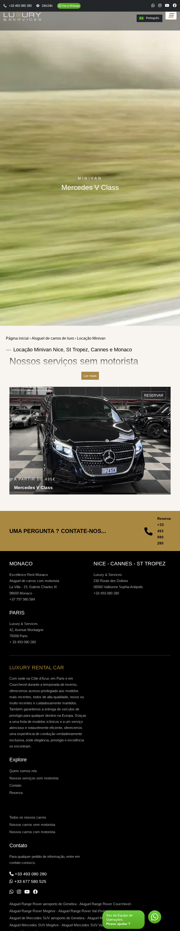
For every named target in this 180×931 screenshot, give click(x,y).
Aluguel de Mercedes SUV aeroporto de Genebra (46, 918)
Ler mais (90, 376)
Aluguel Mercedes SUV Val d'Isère (88, 925)
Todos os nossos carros (27, 817)
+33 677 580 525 (30, 881)
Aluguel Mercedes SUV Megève (34, 925)
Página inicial (17, 338)
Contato (15, 785)
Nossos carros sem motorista (32, 825)
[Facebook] (174, 5)
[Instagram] (159, 5)
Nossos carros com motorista (32, 832)
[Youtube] (167, 5)
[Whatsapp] (153, 5)
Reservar (153, 395)
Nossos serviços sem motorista (33, 778)
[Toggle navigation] (170, 15)
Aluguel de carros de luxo (53, 338)
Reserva (15, 793)
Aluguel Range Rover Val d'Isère (83, 911)
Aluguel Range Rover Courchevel (105, 904)
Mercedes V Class (33, 487)
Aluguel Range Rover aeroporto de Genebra (42, 904)
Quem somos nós (23, 771)
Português (152, 18)
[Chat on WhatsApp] (69, 6)
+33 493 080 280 (160, 534)
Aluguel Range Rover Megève (32, 911)
